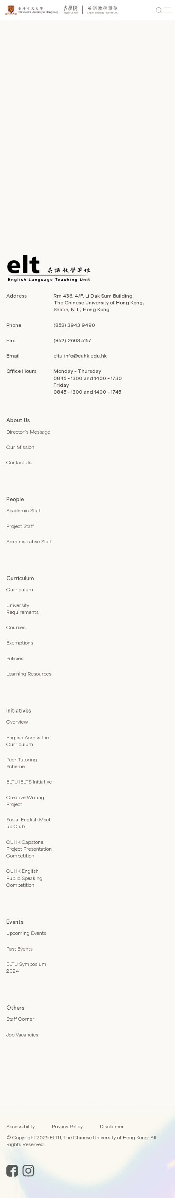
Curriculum (19, 589)
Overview (17, 721)
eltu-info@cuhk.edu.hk (80, 355)
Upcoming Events (26, 933)
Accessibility (20, 1126)
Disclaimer (112, 1126)
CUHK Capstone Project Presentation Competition (29, 849)
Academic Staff (23, 510)
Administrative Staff (29, 541)
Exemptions (19, 642)
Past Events (19, 948)
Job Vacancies (22, 1034)
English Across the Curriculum (27, 740)
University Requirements (22, 608)
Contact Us (18, 462)
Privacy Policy (67, 1126)
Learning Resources (28, 673)
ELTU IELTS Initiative (29, 781)
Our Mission (20, 447)
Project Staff (20, 526)
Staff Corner (20, 1019)
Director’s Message (28, 432)
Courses (15, 627)
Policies (14, 658)
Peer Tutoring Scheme (21, 762)
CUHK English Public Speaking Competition (24, 878)
